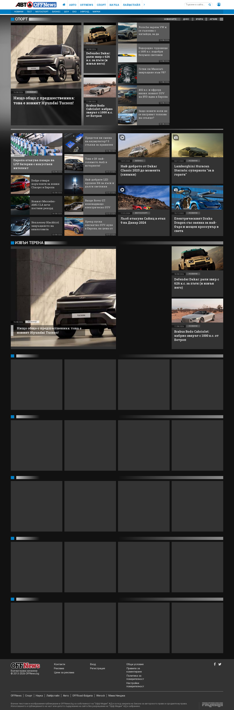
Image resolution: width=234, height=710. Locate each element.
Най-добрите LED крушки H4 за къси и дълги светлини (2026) (99, 185)
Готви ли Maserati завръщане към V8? (152, 70)
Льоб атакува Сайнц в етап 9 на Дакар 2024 (143, 220)
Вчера (199, 19)
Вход (93, 664)
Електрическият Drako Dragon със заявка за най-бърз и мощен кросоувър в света (196, 224)
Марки (96, 11)
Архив (213, 19)
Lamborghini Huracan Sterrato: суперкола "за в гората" (194, 170)
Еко (74, 11)
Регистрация (97, 668)
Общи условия (135, 664)
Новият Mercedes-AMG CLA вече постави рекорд (43, 205)
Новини (18, 11)
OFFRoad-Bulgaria (82, 695)
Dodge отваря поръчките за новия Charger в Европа (45, 184)
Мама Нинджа (116, 695)
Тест (29, 11)
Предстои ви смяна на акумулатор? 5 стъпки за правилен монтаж (99, 143)
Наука (114, 5)
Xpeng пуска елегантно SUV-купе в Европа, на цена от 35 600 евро (99, 226)
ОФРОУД (84, 11)
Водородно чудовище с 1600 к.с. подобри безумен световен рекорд (153, 53)
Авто (72, 5)
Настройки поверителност (135, 685)
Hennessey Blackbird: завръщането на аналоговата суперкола (45, 227)
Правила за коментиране (134, 670)
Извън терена (29, 242)
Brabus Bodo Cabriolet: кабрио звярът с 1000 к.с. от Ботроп (99, 110)
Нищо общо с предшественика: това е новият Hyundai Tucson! (44, 100)
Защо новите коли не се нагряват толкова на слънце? (153, 114)
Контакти (59, 664)
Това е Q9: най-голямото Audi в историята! (96, 162)
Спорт (101, 5)
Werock (100, 695)
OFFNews (16, 695)
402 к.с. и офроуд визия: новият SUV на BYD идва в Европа (153, 93)
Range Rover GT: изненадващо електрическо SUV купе (97, 205)
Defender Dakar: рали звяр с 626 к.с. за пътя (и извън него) (98, 58)
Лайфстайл (131, 5)
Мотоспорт (41, 11)
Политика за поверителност (135, 677)
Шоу (66, 11)
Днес (186, 19)
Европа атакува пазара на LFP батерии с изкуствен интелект (33, 164)
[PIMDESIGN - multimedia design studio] (211, 705)
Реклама (59, 668)
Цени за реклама (64, 672)
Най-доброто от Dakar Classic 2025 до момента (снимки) (140, 170)
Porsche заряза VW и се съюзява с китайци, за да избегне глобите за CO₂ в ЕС (153, 33)
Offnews (86, 5)
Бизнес (56, 11)
